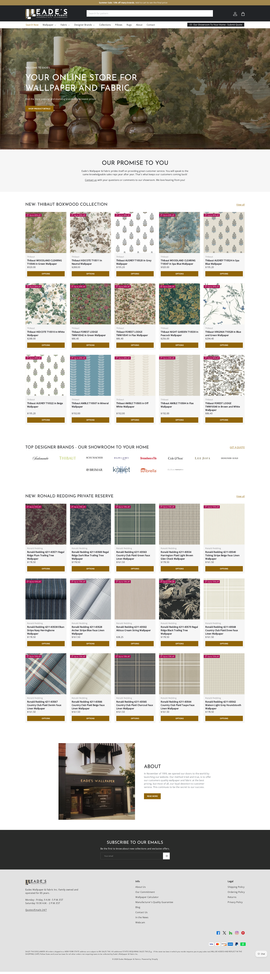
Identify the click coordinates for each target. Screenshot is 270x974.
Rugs (129, 24)
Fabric (64, 24)
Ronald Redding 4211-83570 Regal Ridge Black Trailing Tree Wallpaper (179, 630)
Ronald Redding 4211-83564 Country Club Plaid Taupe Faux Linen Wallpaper (177, 705)
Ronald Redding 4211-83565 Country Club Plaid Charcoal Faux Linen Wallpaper (134, 705)
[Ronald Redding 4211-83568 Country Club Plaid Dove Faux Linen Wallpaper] (224, 598)
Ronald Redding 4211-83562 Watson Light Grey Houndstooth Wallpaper (223, 705)
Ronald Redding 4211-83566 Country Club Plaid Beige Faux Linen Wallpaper (88, 705)
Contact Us (141, 912)
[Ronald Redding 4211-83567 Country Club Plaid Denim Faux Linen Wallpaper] (45, 673)
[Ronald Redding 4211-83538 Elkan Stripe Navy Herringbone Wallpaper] (45, 598)
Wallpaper (48, 24)
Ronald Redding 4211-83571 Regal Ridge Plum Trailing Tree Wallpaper (45, 555)
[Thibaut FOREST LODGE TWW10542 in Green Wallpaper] (90, 303)
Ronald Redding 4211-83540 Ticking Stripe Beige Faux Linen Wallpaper (222, 555)
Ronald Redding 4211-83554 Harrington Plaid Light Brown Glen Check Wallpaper (177, 555)
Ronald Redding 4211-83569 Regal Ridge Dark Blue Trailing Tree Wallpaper (90, 555)
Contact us (91, 180)
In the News (141, 917)
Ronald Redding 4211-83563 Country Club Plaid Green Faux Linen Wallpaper (133, 555)
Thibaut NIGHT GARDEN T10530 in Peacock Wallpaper (179, 333)
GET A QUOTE (237, 447)
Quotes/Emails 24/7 (36, 909)
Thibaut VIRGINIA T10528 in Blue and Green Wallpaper (223, 333)
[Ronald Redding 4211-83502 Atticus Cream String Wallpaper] (135, 598)
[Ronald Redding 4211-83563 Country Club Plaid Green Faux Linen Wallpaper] (135, 524)
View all (240, 204)
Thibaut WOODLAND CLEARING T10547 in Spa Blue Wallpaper (178, 262)
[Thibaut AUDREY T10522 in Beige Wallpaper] (45, 375)
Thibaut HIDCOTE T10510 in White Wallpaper (46, 333)
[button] (243, 14)
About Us (140, 887)
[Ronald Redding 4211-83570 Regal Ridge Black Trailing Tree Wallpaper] (179, 598)
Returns (232, 897)
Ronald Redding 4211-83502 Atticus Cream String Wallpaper (133, 628)
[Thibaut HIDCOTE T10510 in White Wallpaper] (45, 303)
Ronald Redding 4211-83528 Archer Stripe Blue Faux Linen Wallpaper (88, 630)
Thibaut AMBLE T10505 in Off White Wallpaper (132, 405)
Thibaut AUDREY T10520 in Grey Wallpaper (133, 262)
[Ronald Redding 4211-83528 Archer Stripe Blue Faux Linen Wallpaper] (90, 598)
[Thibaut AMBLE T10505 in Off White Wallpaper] (135, 375)
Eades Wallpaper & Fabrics (130, 959)
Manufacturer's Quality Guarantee (154, 902)
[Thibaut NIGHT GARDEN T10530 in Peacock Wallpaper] (179, 303)
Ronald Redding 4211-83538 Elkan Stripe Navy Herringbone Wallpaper (45, 630)
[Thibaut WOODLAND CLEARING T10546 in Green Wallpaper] (45, 232)
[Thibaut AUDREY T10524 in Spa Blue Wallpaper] (224, 232)
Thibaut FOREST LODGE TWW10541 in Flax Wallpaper (132, 333)
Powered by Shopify (150, 959)
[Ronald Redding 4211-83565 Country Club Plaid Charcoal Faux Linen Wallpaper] (135, 673)
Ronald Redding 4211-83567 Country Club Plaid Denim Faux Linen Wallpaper (44, 705)
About (139, 24)
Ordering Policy (236, 892)
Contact (151, 24)
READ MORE (152, 796)
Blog (137, 907)
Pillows (118, 24)
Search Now (32, 24)
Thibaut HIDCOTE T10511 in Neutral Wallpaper (87, 262)
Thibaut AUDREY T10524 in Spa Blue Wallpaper (222, 262)
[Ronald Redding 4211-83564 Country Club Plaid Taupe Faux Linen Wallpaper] (179, 673)
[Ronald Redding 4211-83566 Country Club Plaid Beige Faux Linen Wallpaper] (90, 673)
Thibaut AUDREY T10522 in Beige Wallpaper (45, 405)
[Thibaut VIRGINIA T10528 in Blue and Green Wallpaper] (224, 303)
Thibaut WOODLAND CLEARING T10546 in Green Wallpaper (44, 262)
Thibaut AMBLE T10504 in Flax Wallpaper (177, 405)
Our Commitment (145, 892)
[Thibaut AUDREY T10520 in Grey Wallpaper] (135, 232)
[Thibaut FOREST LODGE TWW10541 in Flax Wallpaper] (135, 303)
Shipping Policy (236, 887)
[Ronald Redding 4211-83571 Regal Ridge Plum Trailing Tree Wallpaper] (45, 524)
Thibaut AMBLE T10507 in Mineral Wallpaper (90, 405)
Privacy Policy (235, 902)
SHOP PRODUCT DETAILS (39, 108)
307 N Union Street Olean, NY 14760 (120, 2)
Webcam (140, 922)
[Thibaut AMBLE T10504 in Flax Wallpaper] (179, 375)
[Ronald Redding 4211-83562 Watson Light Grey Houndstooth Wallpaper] (224, 673)
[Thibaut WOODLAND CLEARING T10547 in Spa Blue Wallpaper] (179, 232)
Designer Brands (83, 24)
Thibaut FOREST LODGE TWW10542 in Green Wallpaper (89, 333)
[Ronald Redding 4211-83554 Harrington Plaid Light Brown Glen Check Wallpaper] (179, 524)
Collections (105, 24)
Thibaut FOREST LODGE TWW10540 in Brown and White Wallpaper (222, 407)
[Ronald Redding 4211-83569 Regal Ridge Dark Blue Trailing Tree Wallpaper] (90, 524)
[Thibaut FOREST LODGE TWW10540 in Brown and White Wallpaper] (224, 375)
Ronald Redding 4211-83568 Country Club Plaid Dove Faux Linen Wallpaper (221, 630)
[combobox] (150, 13)
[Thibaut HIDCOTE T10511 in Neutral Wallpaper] (90, 232)
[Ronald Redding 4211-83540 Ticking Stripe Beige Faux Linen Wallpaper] (224, 524)
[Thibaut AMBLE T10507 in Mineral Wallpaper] (90, 375)
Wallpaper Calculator (146, 897)
